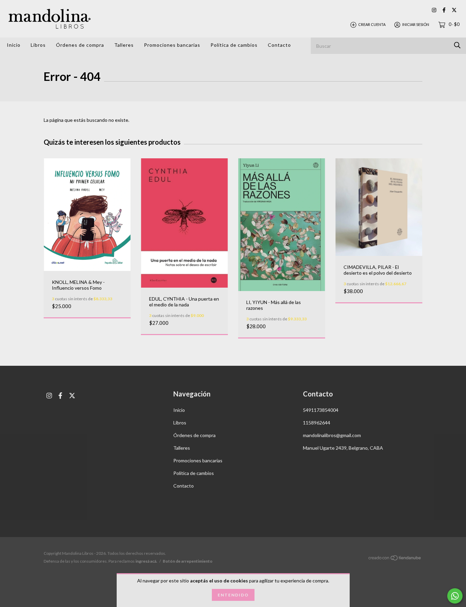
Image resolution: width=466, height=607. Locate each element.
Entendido (233, 594)
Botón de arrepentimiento (188, 561)
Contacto (279, 45)
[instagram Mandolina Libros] (434, 10)
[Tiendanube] (395, 559)
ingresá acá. (146, 561)
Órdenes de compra (80, 45)
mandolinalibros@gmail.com (332, 435)
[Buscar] (457, 45)
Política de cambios (234, 45)
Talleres (124, 45)
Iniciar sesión (415, 24)
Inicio (13, 45)
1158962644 (316, 422)
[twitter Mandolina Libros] (454, 10)
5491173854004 (320, 410)
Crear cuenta (371, 24)
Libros (38, 45)
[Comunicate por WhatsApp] (455, 596)
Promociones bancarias (172, 45)
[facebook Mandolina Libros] (444, 10)
